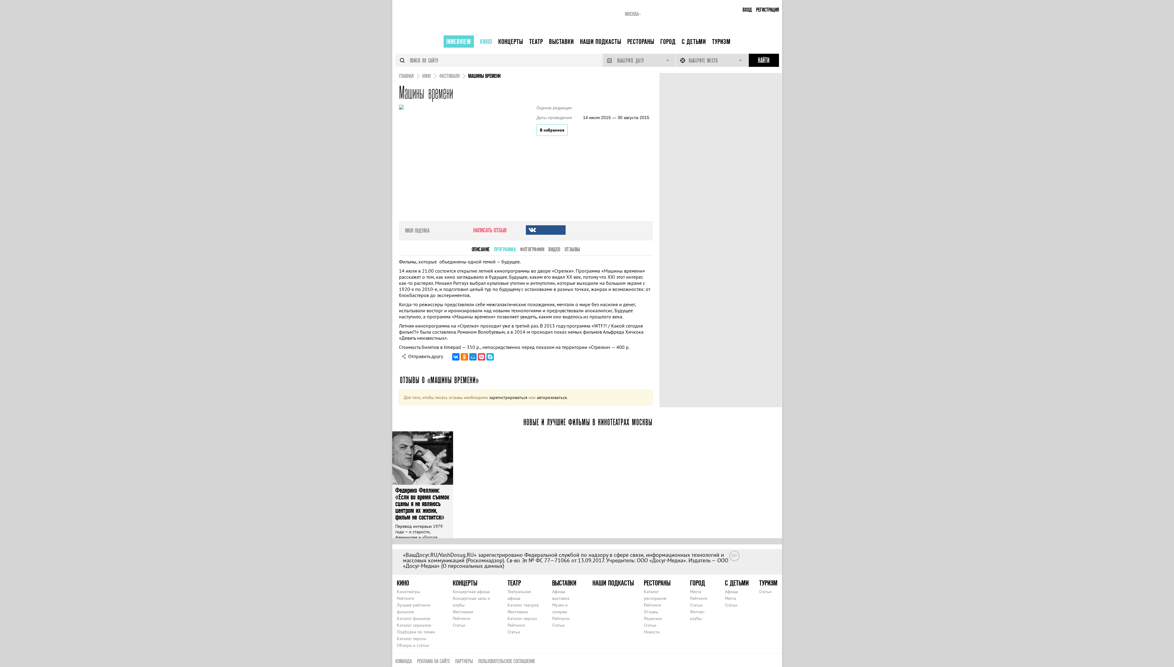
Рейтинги (405, 598)
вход (747, 10)
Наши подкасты (600, 41)
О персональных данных (473, 565)
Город (668, 41)
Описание (481, 249)
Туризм (721, 41)
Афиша (731, 591)
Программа (505, 249)
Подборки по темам (416, 632)
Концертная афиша (471, 591)
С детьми (694, 41)
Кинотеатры (408, 591)
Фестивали (463, 611)
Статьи (459, 625)
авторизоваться (552, 397)
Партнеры (464, 661)
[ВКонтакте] (456, 357)
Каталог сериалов (414, 625)
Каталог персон (411, 638)
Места (695, 591)
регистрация (767, 10)
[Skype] (490, 357)
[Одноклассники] (464, 357)
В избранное (552, 130)
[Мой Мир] (473, 357)
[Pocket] (481, 357)
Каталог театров (523, 605)
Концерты (510, 41)
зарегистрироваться (508, 397)
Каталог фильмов (413, 618)
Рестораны (640, 41)
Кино (486, 41)
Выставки (561, 41)
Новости (652, 632)
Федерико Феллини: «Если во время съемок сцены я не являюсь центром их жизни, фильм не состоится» (422, 503)
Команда (403, 661)
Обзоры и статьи (413, 645)
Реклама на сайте (433, 661)
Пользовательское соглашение (506, 661)
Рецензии (653, 618)
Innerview (458, 41)
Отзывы (651, 611)
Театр (536, 41)
